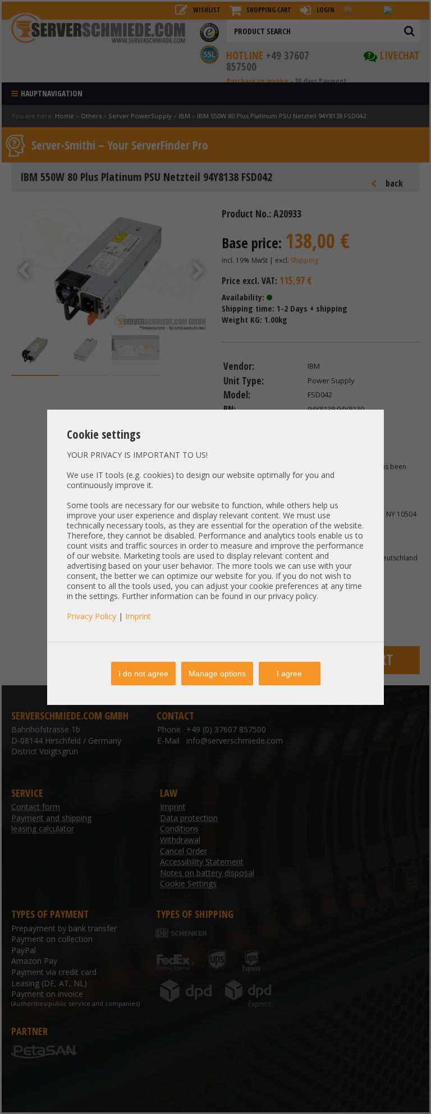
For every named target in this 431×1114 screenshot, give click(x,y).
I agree (289, 673)
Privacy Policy (91, 616)
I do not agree (143, 673)
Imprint (138, 616)
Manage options (217, 673)
